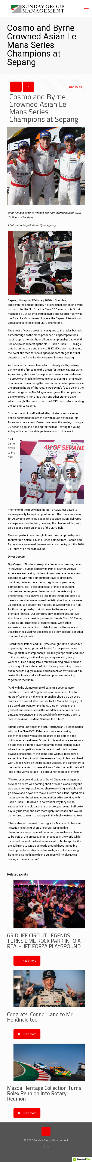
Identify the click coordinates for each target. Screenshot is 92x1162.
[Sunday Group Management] (46, 8)
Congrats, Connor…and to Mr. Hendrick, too (40, 1017)
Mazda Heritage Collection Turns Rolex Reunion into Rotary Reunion (44, 1093)
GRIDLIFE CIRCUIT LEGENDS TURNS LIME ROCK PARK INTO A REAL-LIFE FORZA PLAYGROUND (44, 940)
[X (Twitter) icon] (48, 1147)
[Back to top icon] (46, 1131)
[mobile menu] (86, 8)
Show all (76, 86)
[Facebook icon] (43, 1147)
